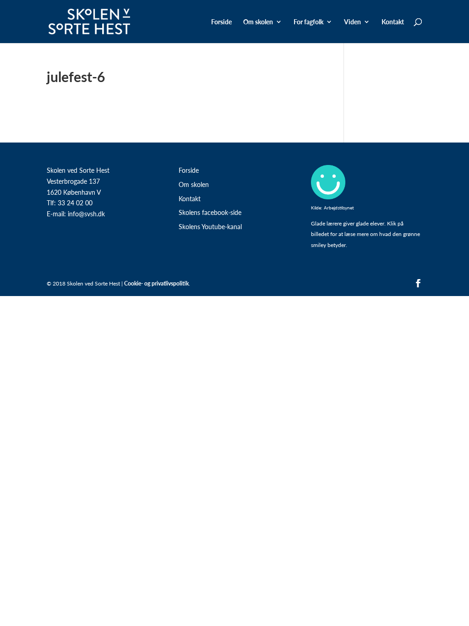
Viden (352, 22)
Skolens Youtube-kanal (210, 226)
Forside (221, 22)
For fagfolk (308, 22)
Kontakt (393, 22)
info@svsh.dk (86, 213)
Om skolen (194, 184)
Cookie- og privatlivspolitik (156, 283)
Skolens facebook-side (210, 212)
